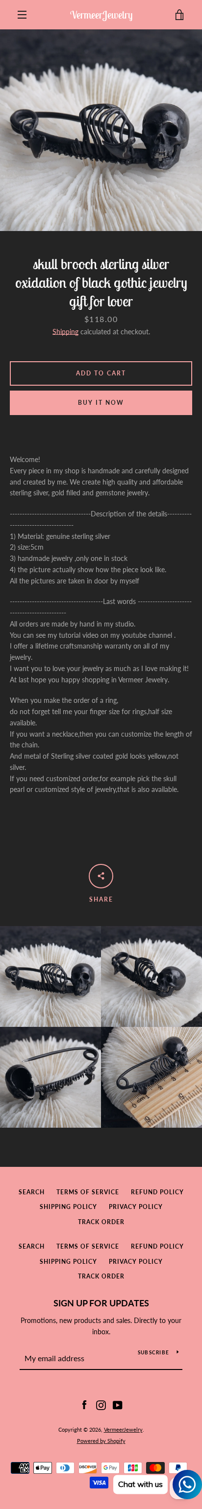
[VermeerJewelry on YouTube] (118, 1404)
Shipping (65, 331)
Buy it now (101, 402)
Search (32, 1192)
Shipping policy (68, 1206)
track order (101, 1222)
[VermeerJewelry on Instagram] (101, 1404)
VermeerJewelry (101, 14)
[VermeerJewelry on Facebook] (84, 1404)
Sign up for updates (101, 1303)
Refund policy (157, 1192)
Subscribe (153, 1352)
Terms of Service (87, 1192)
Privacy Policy (136, 1206)
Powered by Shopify (101, 1441)
